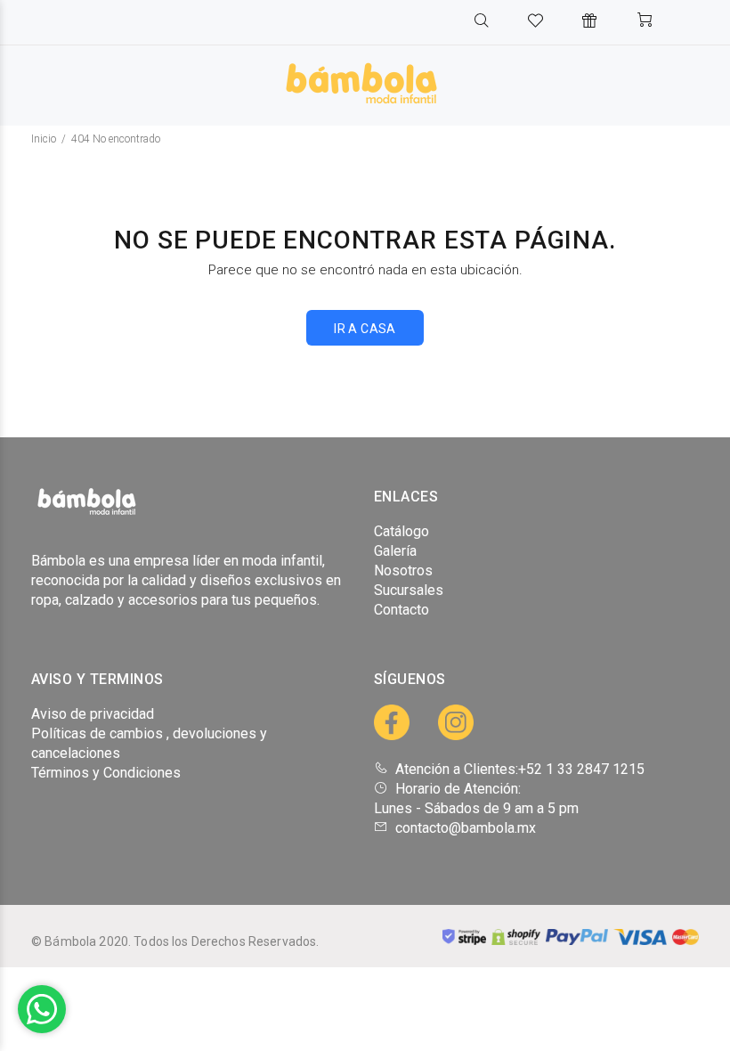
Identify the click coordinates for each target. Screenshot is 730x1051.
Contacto (401, 609)
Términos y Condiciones (106, 772)
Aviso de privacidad (92, 713)
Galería (395, 550)
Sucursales (408, 590)
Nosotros (403, 570)
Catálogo (401, 531)
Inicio (43, 139)
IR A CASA (365, 329)
